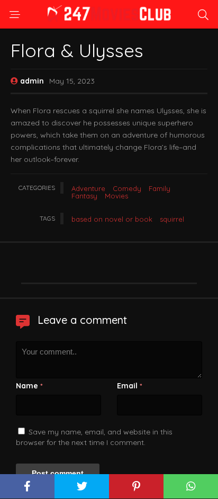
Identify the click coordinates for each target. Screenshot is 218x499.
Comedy (127, 188)
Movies (116, 196)
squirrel (172, 219)
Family (159, 188)
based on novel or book (111, 219)
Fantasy (84, 196)
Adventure (88, 188)
